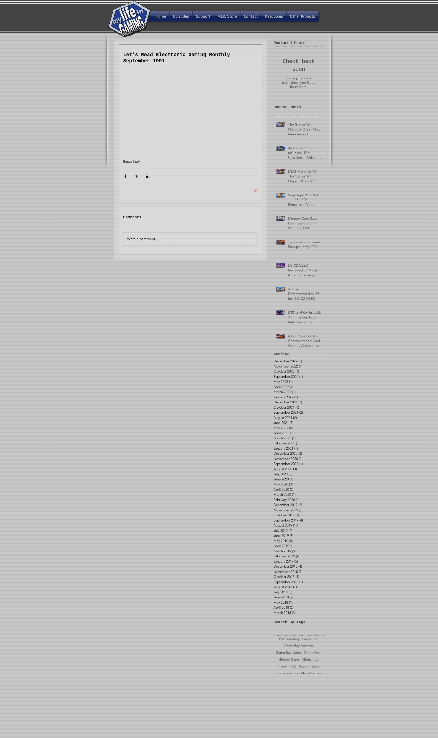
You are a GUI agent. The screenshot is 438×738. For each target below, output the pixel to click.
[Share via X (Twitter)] (136, 176)
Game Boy (310, 639)
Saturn (304, 666)
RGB (292, 666)
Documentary (289, 639)
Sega (315, 666)
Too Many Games (307, 673)
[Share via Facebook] (125, 176)
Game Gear (313, 653)
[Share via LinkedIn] (148, 176)
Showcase (284, 673)
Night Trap (310, 659)
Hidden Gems (289, 659)
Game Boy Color (288, 653)
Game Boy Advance (299, 646)
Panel (282, 666)
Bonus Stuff (131, 161)
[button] (203, 16)
